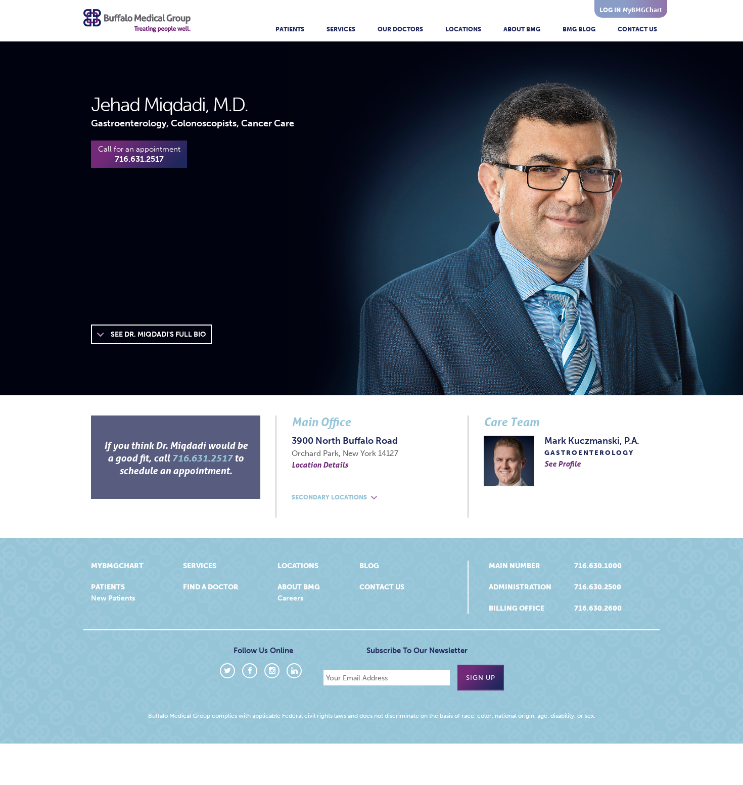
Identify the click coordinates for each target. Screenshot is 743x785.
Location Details (320, 464)
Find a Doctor (211, 587)
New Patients (113, 598)
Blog (369, 566)
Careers (290, 598)
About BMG (521, 29)
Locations (463, 29)
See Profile (562, 463)
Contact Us (637, 29)
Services (341, 29)
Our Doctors (400, 29)
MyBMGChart (117, 566)
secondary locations (330, 497)
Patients (289, 29)
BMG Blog (579, 29)
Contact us (381, 587)
